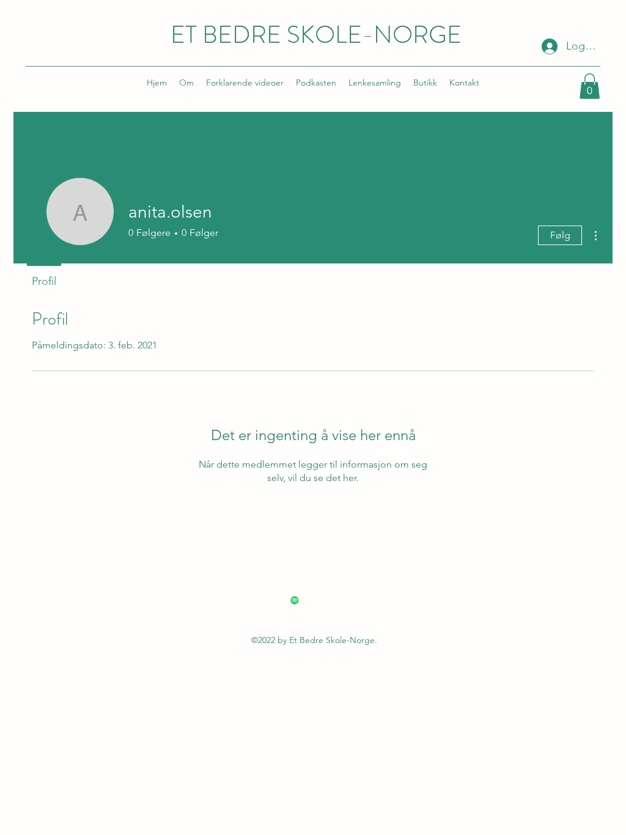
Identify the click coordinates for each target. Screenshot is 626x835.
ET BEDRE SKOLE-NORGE (316, 34)
